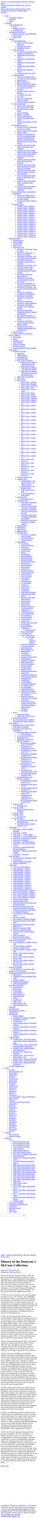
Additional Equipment (20, 983)
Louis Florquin (17, 992)
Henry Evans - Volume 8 (29, 398)
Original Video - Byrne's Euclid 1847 (25, 1059)
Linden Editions (26, 648)
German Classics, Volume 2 (26, 208)
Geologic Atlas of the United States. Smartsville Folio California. (26, 188)
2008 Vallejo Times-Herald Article (24, 1165)
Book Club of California (25, 360)
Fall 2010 (12, 1120)
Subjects (11, 39)
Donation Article (18, 1201)
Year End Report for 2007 (21, 1147)
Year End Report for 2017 (21, 1141)
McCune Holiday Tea (16, 1071)
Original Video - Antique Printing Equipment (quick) (23, 1049)
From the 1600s (18, 813)
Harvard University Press (29, 623)
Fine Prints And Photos (16, 985)
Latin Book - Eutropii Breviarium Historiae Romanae (23, 848)
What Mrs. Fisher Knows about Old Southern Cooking (24, 903)
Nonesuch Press (22, 526)
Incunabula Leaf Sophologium (26, 747)
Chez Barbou (25, 578)
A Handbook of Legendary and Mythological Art (27, 821)
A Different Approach (16, 17)
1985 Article (17, 1185)
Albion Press (17, 974)
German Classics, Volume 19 (26, 237)
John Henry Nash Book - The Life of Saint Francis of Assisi (26, 257)
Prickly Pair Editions (27, 664)
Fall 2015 (12, 1100)
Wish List (12, 1210)
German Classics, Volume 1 (26, 206)
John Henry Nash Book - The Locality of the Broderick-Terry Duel (27, 288)
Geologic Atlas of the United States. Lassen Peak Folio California (26, 156)
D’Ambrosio (25, 590)
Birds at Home (21, 80)
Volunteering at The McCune (18, 1204)
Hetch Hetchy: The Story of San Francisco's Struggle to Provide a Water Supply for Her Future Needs (24, 908)
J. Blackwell (25, 628)
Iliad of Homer (17, 342)
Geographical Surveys (20, 125)
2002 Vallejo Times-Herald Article (24, 1168)
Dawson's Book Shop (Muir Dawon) (28, 598)
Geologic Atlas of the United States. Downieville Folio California (26, 147)
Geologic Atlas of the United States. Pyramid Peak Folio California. (26, 177)
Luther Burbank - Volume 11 (22, 886)
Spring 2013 (13, 1111)
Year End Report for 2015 (21, 1145)
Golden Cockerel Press (24, 477)
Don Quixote (17, 35)
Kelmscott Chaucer (19, 28)
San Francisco (17, 1000)
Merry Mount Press (27, 649)
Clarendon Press (26, 581)
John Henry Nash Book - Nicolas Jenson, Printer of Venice (25, 297)
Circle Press (25, 579)
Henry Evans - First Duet (29, 386)
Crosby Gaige (25, 587)
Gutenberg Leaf (18, 30)
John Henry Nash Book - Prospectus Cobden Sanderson (26, 302)
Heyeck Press (25, 624)
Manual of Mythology (20, 863)
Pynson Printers (26, 667)
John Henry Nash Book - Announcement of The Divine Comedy (26, 270)
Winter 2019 (13, 1082)
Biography (12, 19)
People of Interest (14, 238)
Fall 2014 (12, 1106)
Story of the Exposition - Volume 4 (24, 895)
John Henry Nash (18, 247)
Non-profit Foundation (16, 1202)
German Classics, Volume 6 (26, 215)
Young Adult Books (19, 104)
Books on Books (14, 856)
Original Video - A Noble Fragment (24, 1061)
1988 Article (17, 1181)
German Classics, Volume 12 (26, 226)
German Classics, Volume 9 (26, 220)
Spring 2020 (13, 1073)
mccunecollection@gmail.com (19, 1509)
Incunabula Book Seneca (29, 784)
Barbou (23, 553)
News (11, 1140)
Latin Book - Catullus (20, 833)
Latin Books (13, 827)
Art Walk (12, 1070)
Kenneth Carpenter (27, 570)
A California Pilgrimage (20, 912)
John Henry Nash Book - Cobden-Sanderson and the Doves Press (25, 279)
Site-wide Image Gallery (17, 1066)
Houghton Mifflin (26, 626)
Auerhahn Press (26, 549)
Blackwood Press (26, 560)
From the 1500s (18, 807)
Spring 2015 (13, 1104)
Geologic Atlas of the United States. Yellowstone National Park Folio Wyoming (26, 166)
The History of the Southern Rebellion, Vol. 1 (26, 824)
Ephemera (12, 1007)
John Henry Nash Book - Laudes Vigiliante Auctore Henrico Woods (25, 322)
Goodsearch (13, 1206)
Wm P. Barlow (26, 554)
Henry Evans (17, 245)
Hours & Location (15, 1136)
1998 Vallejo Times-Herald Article (24, 1174)
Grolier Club (25, 621)
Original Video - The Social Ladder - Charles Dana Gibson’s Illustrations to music (25, 1041)
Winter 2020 (13, 1075)
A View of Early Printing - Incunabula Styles (25, 736)
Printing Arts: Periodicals (17, 940)
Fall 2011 (12, 1116)
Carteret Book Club (27, 572)
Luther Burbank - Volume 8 (22, 881)
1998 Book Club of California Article (25, 1172)
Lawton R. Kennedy (27, 646)
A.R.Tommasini (26, 682)
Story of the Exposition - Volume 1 (24, 890)
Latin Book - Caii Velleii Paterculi (24, 842)
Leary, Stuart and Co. (28, 635)
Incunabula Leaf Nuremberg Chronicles (28, 765)
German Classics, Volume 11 (26, 224)
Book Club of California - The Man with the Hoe (29, 368)
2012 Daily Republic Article (22, 1152)
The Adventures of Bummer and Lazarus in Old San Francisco (26, 87)
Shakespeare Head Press (29, 671)
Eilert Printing (25, 603)
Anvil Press (24, 544)
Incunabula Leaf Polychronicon (26, 762)
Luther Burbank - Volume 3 (22, 872)
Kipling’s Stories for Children (26, 84)
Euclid (15, 26)
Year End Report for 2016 (21, 1143)
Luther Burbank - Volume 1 (22, 869)
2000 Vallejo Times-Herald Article (24, 1170)
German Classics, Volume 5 (26, 213)
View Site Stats (16, 1514)
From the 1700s (18, 815)
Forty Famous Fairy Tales (25, 107)
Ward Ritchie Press (27, 689)
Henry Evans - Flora (27, 387)
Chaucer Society (26, 574)
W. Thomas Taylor (27, 685)
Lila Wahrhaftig (26, 687)
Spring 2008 (13, 1129)
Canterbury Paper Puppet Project (19, 1102)
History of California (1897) (22, 928)
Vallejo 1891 (17, 37)
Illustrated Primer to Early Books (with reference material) (23, 726)
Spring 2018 (13, 1088)
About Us (8, 1138)
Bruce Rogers (21, 529)
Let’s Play (20, 96)
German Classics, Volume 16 (26, 231)
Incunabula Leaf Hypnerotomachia (27, 771)
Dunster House (26, 601)
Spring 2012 (13, 1115)
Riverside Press (22, 533)
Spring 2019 (13, 1080)
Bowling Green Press (28, 561)
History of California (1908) (22, 930)
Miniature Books (22, 531)
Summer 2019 (13, 1079)
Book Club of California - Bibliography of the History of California (29, 364)
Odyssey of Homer (19, 346)
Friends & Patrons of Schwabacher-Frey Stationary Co (27, 608)
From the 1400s (18, 804)
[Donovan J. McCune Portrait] (11, 1272)
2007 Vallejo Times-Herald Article (24, 1167)
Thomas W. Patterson (28, 660)
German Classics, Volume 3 (26, 210)
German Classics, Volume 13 (26, 228)
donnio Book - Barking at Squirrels (24, 1018)
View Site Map (5, 1514)
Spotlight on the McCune (17, 32)
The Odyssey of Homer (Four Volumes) (28, 535)
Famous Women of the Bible (22, 861)
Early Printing (13, 723)
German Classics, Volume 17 (26, 233)
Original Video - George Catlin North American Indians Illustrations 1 (25, 1045)
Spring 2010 (13, 1122)
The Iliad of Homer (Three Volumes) (27, 539)
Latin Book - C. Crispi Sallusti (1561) (25, 836)
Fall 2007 (12, 1131)
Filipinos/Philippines (19, 41)
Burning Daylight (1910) (21, 937)
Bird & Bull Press (26, 556)
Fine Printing (13, 350)
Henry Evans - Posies (28, 393)
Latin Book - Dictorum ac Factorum (24, 838)
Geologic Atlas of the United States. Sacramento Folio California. (26, 182)
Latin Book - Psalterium (20, 840)
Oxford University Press (29, 657)
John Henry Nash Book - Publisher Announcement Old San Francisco (26, 328)
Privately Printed (26, 666)
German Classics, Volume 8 (26, 219)
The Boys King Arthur (24, 116)
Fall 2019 (12, 1077)
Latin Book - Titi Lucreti (21, 854)
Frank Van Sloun (18, 996)
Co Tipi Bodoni (26, 583)
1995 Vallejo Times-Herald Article (24, 1177)
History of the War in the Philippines (24, 34)
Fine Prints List (18, 987)
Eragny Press (25, 605)
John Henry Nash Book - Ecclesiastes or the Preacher (26, 293)
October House (26, 655)
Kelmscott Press (22, 497)
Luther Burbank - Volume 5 (22, 876)
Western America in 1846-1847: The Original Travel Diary (29, 698)
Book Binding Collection (17, 1010)
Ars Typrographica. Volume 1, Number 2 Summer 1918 (22, 947)
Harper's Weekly (18, 1016)
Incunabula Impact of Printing (26, 732)
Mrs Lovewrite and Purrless (26, 102)
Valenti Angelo (17, 332)
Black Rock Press (26, 558)
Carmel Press (25, 569)
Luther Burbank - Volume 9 (22, 883)
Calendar (8, 1132)
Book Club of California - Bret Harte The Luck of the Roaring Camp (29, 373)
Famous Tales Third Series (25, 105)
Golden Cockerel (22, 100)
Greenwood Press (26, 617)
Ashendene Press (22, 357)
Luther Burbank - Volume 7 (22, 879)
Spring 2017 (13, 1091)
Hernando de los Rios (24, 46)
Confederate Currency (20, 1019)
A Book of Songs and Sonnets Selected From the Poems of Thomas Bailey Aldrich (28, 704)
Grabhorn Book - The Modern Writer (28, 487)
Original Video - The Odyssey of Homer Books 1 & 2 (23, 1056)
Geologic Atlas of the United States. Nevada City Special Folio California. (26, 172)
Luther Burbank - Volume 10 (22, 885)
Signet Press (25, 673)
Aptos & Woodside (27, 545)
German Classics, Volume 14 (26, 229)
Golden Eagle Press (27, 612)
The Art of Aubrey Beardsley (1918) (24, 858)
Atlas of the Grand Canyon (25, 716)
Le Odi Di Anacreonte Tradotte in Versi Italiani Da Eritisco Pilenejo (24, 720)
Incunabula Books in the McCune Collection (25, 778)
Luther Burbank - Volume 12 (22, 888)
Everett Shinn (17, 991)
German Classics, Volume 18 (26, 235)
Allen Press (20, 353)
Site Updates (13, 1211)
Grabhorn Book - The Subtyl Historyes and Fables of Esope (28, 482)
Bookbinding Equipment (21, 982)
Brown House (25, 567)
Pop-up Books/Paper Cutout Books (24, 192)
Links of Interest (18, 1149)
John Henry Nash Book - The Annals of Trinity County (26, 266)
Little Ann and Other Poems (26, 77)
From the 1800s (18, 818)
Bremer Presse (25, 563)
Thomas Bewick (18, 240)
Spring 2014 (13, 1107)
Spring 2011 (13, 1118)
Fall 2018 (12, 1084)
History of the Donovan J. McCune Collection (21, 1255)
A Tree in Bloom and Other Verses (28, 494)
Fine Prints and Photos (20, 718)
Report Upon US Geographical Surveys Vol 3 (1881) (27, 128)
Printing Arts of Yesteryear (17, 971)
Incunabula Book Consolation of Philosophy (26, 796)
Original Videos (14, 1037)
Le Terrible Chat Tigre (24, 95)
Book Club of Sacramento (25, 377)
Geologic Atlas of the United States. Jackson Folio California (27, 151)
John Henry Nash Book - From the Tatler (29, 503)
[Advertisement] (19, 1235)
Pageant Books (26, 658)
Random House (26, 669)
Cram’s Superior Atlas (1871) (26, 73)
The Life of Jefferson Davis (26, 195)
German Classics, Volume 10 (26, 222)
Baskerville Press (22, 359)
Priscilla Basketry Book (20, 901)
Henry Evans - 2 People (28, 382)
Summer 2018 (13, 1086)
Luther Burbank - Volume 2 (22, 870)
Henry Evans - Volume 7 (29, 396)
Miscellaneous (13, 1014)
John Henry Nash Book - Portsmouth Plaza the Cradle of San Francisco (27, 312)
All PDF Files (13, 1012)
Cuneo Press (25, 588)
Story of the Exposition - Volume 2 (24, 892)
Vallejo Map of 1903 (19, 1003)
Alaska (15, 998)
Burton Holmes (18, 242)
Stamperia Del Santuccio (29, 676)
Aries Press (24, 547)
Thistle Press (25, 680)
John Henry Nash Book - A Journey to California (26, 253)
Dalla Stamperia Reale (28, 594)
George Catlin (17, 244)
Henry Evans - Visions (28, 395)
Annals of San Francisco (21, 899)
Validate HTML (6, 1516)
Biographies (17, 193)
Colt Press (24, 585)
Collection (8, 23)
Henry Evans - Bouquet (28, 384)
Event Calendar (14, 1134)
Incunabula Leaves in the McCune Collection (25, 740)
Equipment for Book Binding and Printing (22, 973)
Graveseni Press (26, 615)
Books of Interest (14, 335)
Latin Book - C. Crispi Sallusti (22, 834)
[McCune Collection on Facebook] (36, 5)
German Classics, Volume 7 (26, 217)
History (11, 21)
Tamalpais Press (26, 678)
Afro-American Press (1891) (22, 939)
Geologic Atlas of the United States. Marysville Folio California (26, 161)
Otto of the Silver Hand (24, 98)
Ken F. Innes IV (29, 1507)
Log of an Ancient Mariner (21, 867)
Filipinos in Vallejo (23, 48)
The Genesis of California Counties (24, 919)
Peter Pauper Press (27, 662)
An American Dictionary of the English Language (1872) (27, 52)
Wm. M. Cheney (26, 576)
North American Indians (32, 640)
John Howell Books (27, 632)
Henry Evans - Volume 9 (29, 400)
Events (7, 1068)
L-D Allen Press (26, 633)
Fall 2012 (12, 1113)
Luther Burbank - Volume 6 (22, 878)
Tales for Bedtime (22, 113)
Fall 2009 (12, 1123)
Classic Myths (17, 860)
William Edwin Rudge (28, 691)
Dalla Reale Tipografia (28, 592)
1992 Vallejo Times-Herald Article (24, 1179)
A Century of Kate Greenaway (27, 79)
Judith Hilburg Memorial (21, 1150)
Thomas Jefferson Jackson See (23, 333)
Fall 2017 (12, 1089)
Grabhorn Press (22, 479)
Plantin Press (21, 527)
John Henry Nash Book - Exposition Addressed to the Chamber (26, 261)
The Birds (24, 709)
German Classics (18, 204)
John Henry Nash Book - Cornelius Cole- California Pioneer (25, 306)
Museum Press (25, 651)
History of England (23, 114)
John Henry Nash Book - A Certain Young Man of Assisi (26, 284)
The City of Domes (19, 917)
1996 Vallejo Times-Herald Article (24, 1176)
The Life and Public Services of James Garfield (26, 198)
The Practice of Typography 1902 (24, 969)
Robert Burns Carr (19, 994)
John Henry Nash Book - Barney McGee (25, 275)
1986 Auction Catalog (20, 1183)
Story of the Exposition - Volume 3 (24, 894)
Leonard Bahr (25, 551)
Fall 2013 (12, 1109)
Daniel (23, 596)
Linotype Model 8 (19, 980)
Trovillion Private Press (28, 684)
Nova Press (24, 653)
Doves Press (21, 378)
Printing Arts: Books (15, 967)
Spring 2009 (13, 1125)
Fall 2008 (12, 1127)
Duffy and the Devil (23, 82)
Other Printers (21, 542)
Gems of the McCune (16, 25)
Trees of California (19, 935)
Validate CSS (15, 1516)
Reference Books (18, 50)
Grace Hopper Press (27, 614)
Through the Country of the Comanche (28, 693)
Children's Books (18, 75)
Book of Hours (26, 734)
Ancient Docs (17, 1021)
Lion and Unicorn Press (28, 644)
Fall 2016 (12, 1093)
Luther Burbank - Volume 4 (22, 874)
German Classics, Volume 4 (26, 211)
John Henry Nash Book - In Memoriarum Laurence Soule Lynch (26, 317)
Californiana (13, 865)
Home (7, 16)
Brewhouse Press (26, 565)
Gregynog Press (26, 619)
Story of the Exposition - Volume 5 (24, 897)
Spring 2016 (13, 1095)
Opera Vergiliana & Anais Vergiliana (24, 348)
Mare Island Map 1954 (20, 1005)
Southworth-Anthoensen (29, 675)
